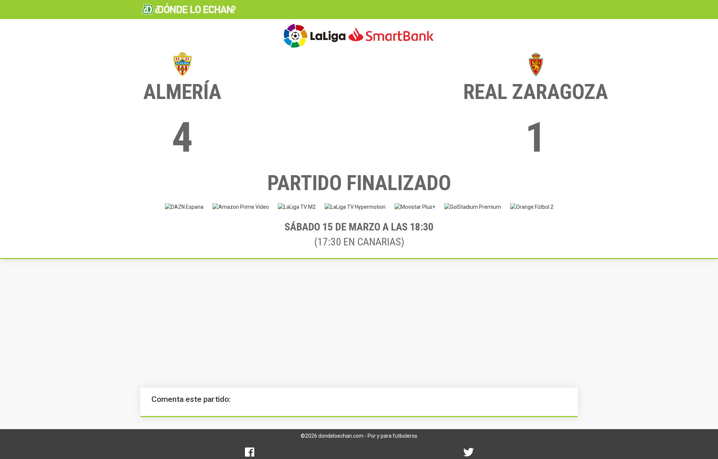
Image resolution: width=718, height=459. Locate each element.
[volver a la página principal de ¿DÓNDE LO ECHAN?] (188, 9)
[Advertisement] (359, 323)
